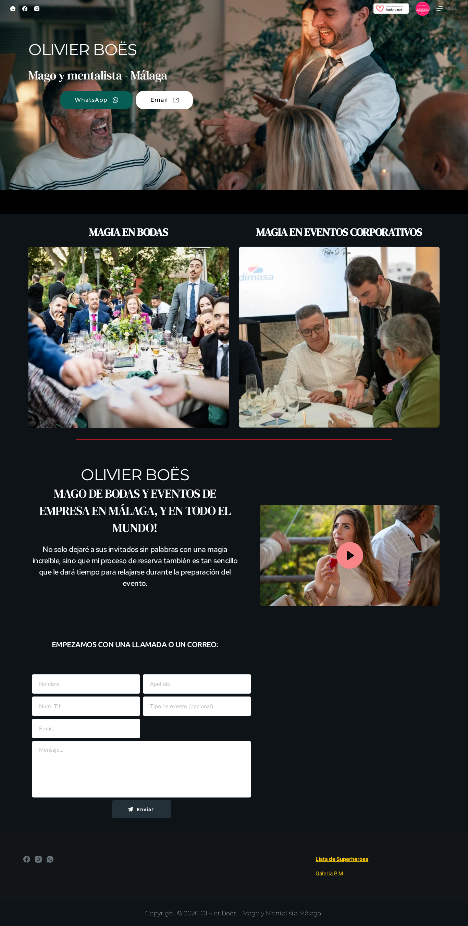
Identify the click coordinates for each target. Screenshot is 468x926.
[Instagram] (36, 8)
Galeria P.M (329, 873)
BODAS (123, 493)
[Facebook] (24, 8)
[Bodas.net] (391, 8)
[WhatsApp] (12, 8)
